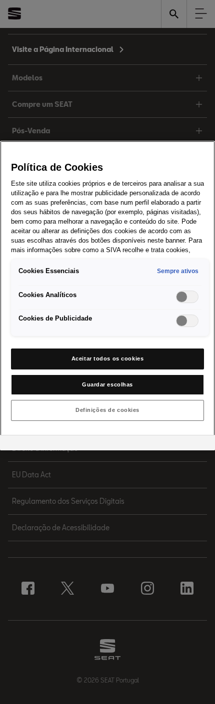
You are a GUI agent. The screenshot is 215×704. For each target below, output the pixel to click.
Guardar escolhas (107, 384)
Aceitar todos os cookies (108, 358)
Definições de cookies (108, 410)
